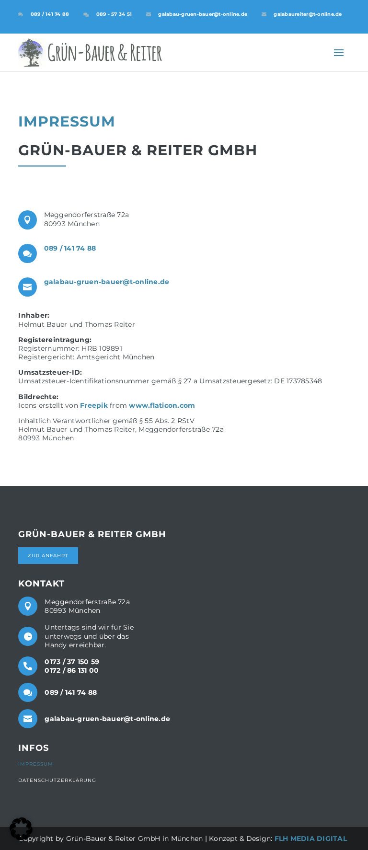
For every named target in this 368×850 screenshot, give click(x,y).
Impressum (35, 764)
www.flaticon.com (162, 405)
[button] (21, 829)
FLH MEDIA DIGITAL (311, 838)
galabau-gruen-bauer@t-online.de (202, 14)
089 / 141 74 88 (50, 14)
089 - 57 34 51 (114, 14)
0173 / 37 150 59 (72, 661)
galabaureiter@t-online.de (308, 14)
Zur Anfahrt (48, 555)
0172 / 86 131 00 (72, 670)
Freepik (94, 405)
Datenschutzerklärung (57, 780)
